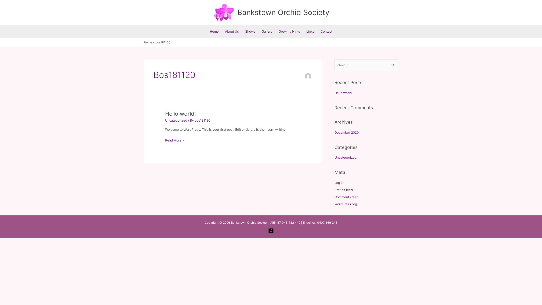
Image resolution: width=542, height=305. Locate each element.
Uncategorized (176, 120)
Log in (339, 183)
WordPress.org (346, 204)
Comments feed (346, 197)
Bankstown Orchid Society (283, 12)
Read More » (174, 139)
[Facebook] (271, 231)
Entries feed (344, 190)
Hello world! (180, 113)
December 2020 (347, 132)
